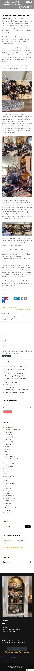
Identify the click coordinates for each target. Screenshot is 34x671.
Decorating (8, 447)
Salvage (7, 491)
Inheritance (8, 464)
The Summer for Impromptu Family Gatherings (14, 370)
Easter (6, 454)
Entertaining (8, 456)
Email (4, 341)
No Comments (19, 19)
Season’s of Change (10, 387)
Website (4, 346)
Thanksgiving (9, 498)
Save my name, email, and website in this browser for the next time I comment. (17, 352)
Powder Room (9, 483)
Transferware (8, 500)
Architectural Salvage (11, 430)
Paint (6, 478)
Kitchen (7, 471)
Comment (5, 322)
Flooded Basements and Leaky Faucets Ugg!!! (15, 379)
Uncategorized (9, 508)
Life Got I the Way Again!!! (12, 385)
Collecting (8, 444)
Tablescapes (8, 493)
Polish (6, 481)
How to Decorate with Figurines (14, 392)
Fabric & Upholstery (11, 459)
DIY (6, 452)
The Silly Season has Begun (23, 309)
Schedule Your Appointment (17, 649)
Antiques (7, 427)
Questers (7, 486)
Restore (7, 488)
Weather (7, 513)
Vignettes (7, 510)
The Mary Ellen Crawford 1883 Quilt (15, 367)
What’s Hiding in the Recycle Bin (14, 376)
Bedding (7, 434)
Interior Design (9, 466)
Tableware (8, 496)
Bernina (7, 439)
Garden (7, 461)
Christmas (8, 442)
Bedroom (7, 437)
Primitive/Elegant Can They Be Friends (16, 390)
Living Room (8, 476)
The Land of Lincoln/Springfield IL (15, 373)
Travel (6, 503)
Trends (7, 505)
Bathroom (8, 432)
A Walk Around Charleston (10, 307)
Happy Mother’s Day (11, 382)
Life (6, 474)
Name (4, 336)
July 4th (7, 469)
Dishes (7, 449)
